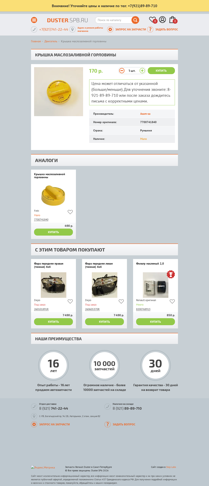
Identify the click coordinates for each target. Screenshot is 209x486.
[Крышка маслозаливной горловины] (53, 195)
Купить (161, 70)
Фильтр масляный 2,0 (150, 263)
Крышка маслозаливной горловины (49, 176)
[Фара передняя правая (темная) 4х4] (53, 285)
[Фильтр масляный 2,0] (155, 285)
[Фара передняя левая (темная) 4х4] (104, 285)
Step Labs (171, 466)
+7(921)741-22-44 (53, 29)
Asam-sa (145, 114)
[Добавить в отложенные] (70, 213)
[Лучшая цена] (171, 274)
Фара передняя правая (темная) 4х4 (48, 265)
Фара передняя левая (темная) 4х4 (99, 265)
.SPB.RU (67, 20)
